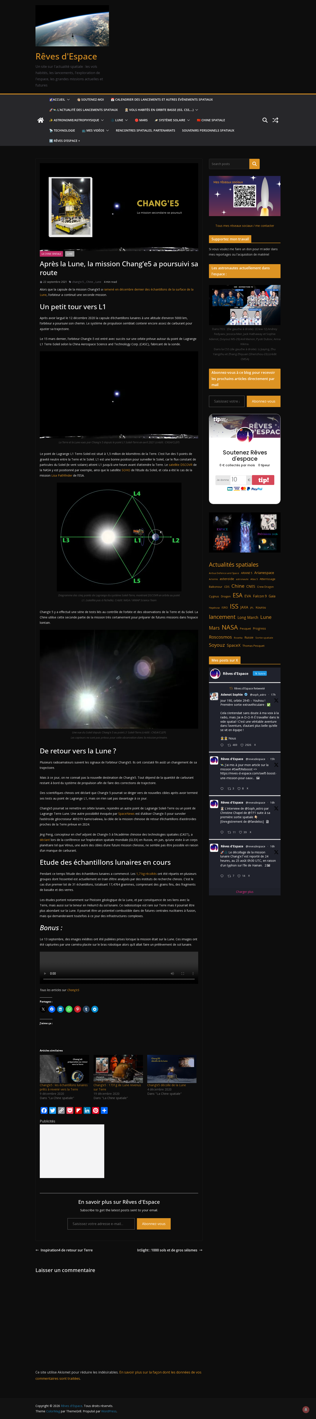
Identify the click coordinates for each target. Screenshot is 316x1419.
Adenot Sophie (232, 694)
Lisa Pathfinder (61, 475)
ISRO (225, 607)
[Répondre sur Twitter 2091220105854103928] (223, 789)
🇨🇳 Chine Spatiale (211, 120)
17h (273, 695)
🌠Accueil (57, 99)
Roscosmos (220, 637)
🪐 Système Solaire (170, 120)
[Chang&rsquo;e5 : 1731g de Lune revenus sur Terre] (118, 1069)
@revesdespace (255, 759)
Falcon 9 (260, 596)
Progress (259, 628)
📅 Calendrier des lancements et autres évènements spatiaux (162, 99)
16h (272, 802)
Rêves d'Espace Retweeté (249, 688)
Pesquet (245, 628)
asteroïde (227, 579)
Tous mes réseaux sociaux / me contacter (244, 226)
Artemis (213, 579)
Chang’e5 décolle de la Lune (166, 1085)
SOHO (126, 470)
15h (272, 759)
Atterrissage (267, 579)
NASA (230, 627)
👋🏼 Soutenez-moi (90, 99)
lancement (222, 616)
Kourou (261, 607)
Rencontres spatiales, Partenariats (145, 130)
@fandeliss (255, 821)
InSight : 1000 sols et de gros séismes (167, 1250)
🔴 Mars (141, 120)
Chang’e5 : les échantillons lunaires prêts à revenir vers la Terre (64, 1087)
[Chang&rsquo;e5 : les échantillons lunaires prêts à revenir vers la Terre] (64, 1069)
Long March (248, 617)
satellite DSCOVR (180, 465)
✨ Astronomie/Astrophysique (74, 120)
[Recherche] (254, 164)
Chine (89, 282)
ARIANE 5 (246, 573)
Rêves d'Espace (66, 56)
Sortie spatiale (264, 637)
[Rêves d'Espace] (40, 120)
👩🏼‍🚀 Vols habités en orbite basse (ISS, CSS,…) (159, 110)
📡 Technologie (62, 130)
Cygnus (214, 596)
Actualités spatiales (233, 564)
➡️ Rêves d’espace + (64, 141)
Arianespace (264, 572)
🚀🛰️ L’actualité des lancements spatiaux (83, 110)
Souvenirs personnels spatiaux (208, 130)
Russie (248, 637)
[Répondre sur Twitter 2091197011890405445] (223, 745)
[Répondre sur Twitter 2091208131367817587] (223, 832)
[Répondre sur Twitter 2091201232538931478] (223, 876)
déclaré (45, 840)
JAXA (244, 607)
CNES (250, 586)
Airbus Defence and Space (224, 573)
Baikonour (215, 587)
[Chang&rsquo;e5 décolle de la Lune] (172, 1069)
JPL (252, 607)
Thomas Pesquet (253, 646)
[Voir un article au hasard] (275, 120)
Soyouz (217, 645)
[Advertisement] (72, 1151)
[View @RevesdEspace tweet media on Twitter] (258, 778)
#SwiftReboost (242, 769)
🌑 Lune (117, 120)
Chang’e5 (73, 990)
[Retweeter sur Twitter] (231, 688)
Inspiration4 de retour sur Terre (67, 1250)
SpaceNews (126, 814)
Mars (214, 628)
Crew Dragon (265, 587)
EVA (247, 596)
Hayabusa (214, 607)
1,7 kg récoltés (146, 874)
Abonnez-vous (154, 1223)
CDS (227, 587)
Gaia (272, 596)
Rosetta (238, 637)
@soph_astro (258, 695)
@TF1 (252, 813)
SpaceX (234, 645)
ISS (234, 606)
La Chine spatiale (51, 253)
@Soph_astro (254, 808)
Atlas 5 (254, 579)
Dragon (226, 596)
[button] (67, 100)
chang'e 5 (78, 282)
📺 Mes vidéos (93, 130)
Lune (70, 253)
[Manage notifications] (305, 1409)
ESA (237, 595)
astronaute (242, 579)
